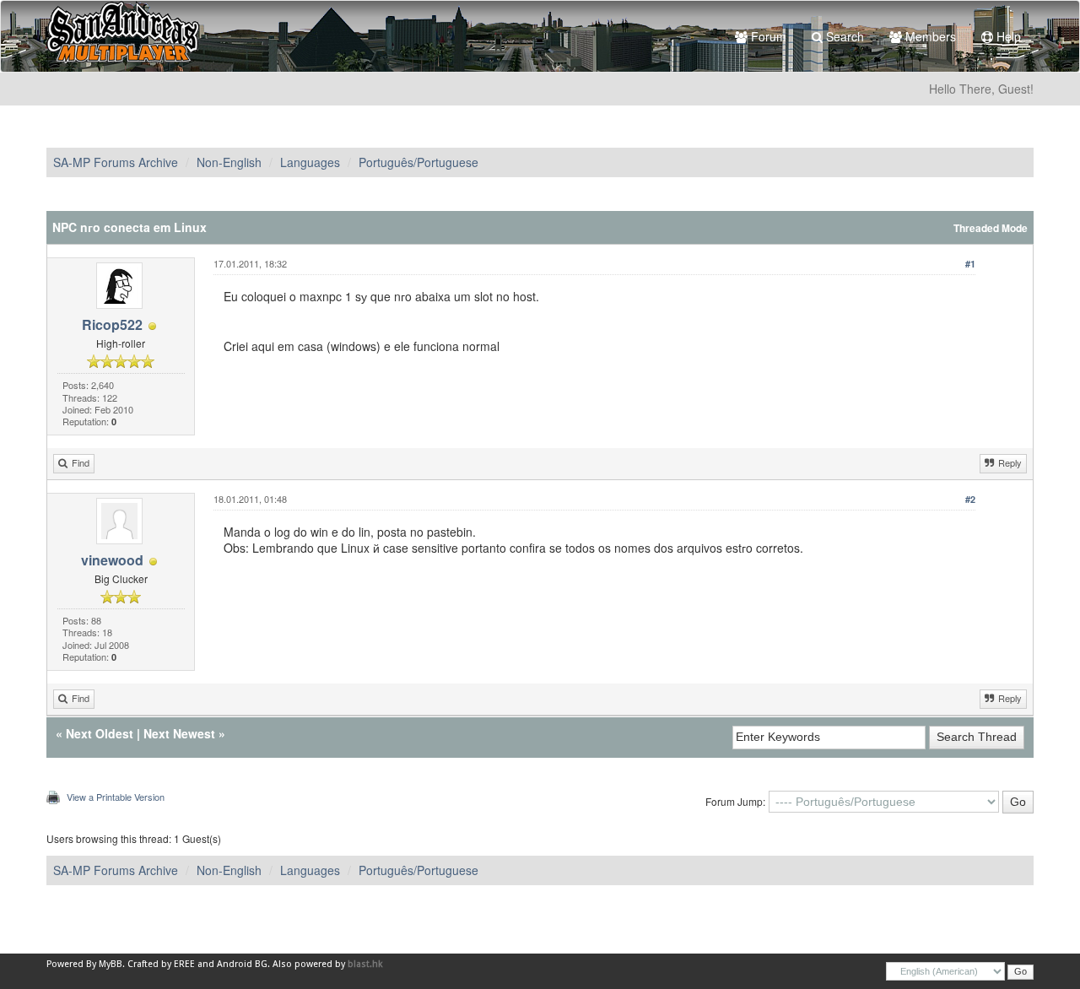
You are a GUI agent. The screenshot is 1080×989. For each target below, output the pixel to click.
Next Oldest (99, 733)
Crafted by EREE (161, 964)
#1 (970, 263)
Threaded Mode (990, 228)
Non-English (229, 162)
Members (929, 36)
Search (843, 36)
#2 (970, 499)
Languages (310, 162)
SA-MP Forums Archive (115, 162)
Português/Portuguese (418, 162)
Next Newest (179, 733)
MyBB (110, 964)
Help (1007, 36)
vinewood (112, 560)
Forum (767, 36)
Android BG (242, 964)
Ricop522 (112, 324)
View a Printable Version (116, 796)
